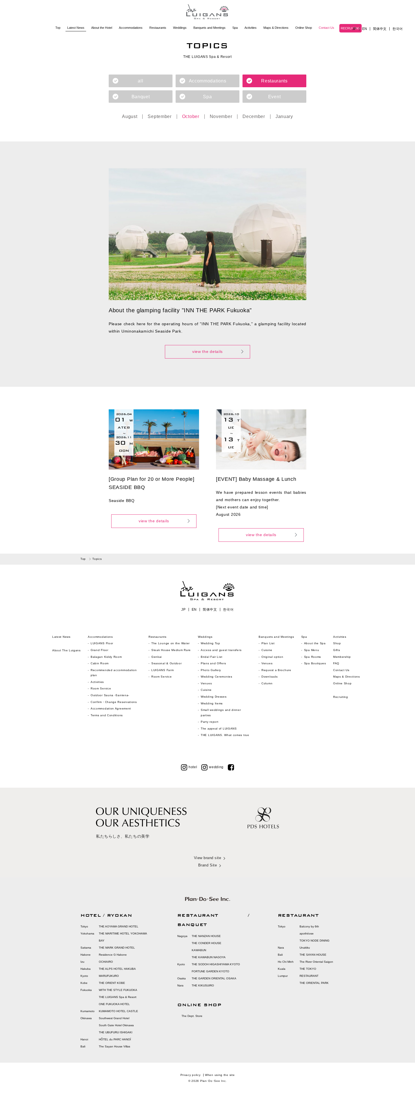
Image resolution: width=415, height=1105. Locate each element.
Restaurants (157, 27)
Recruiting (340, 696)
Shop (337, 643)
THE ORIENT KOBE (112, 982)
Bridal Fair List (211, 656)
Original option (272, 656)
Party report (210, 721)
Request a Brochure (276, 670)
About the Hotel (101, 27)
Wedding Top (210, 643)
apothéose (307, 933)
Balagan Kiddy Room (106, 656)
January (284, 116)
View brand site (207, 858)
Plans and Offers (213, 663)
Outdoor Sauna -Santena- (110, 695)
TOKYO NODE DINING (314, 940)
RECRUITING (350, 28)
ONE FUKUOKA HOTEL (114, 1004)
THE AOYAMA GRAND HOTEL (118, 926)
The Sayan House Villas (114, 1046)
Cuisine (206, 689)
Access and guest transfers (221, 650)
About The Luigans (66, 650)
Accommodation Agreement (111, 708)
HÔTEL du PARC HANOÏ (115, 1039)
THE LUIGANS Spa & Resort (117, 997)
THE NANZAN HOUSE (206, 936)
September (159, 116)
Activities (250, 27)
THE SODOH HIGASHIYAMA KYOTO (216, 964)
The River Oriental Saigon (316, 961)
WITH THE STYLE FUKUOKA (118, 990)
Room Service (101, 688)
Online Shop (303, 27)
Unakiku (305, 947)
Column (266, 683)
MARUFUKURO (109, 975)
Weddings (180, 27)
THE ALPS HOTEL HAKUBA (117, 968)
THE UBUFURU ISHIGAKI (115, 1032)
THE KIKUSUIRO (203, 985)
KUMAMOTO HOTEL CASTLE (118, 1011)
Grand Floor (99, 650)
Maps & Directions (276, 27)
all (140, 80)
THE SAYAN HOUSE (313, 954)
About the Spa (315, 643)
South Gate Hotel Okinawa (116, 1025)
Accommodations (131, 27)
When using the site (220, 1074)
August (129, 116)
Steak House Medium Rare (171, 650)
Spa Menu (311, 650)
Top (57, 27)
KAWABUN (199, 950)
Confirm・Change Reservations (114, 702)
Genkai (156, 656)
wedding (216, 767)
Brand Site (207, 865)
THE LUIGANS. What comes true (225, 735)
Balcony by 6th (309, 926)
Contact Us (326, 27)
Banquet (141, 96)
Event (274, 96)
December (254, 116)
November (221, 116)
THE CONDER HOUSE (206, 943)
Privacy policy (190, 1074)
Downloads (269, 676)
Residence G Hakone (113, 954)
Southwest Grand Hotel (114, 1018)
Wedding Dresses (214, 696)
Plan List (267, 643)
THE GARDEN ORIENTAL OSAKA (214, 978)
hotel (193, 767)
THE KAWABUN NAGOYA (209, 957)
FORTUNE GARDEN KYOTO (210, 971)
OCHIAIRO (106, 961)
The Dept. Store (192, 1015)
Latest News (75, 27)
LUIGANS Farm (162, 670)
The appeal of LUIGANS (219, 728)
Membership (342, 656)
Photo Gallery (211, 670)
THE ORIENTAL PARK (314, 982)
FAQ (336, 663)
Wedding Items (212, 703)
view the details (207, 351)
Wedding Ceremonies (216, 676)
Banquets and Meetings (209, 27)
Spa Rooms (312, 656)
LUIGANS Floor (102, 643)
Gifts (336, 650)
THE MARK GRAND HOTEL (117, 947)
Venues (206, 683)
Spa (235, 27)
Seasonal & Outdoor (166, 663)
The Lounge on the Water (170, 643)
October (190, 116)
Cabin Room (100, 663)
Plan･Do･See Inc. (213, 1080)
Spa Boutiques (315, 663)
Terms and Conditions (107, 715)
